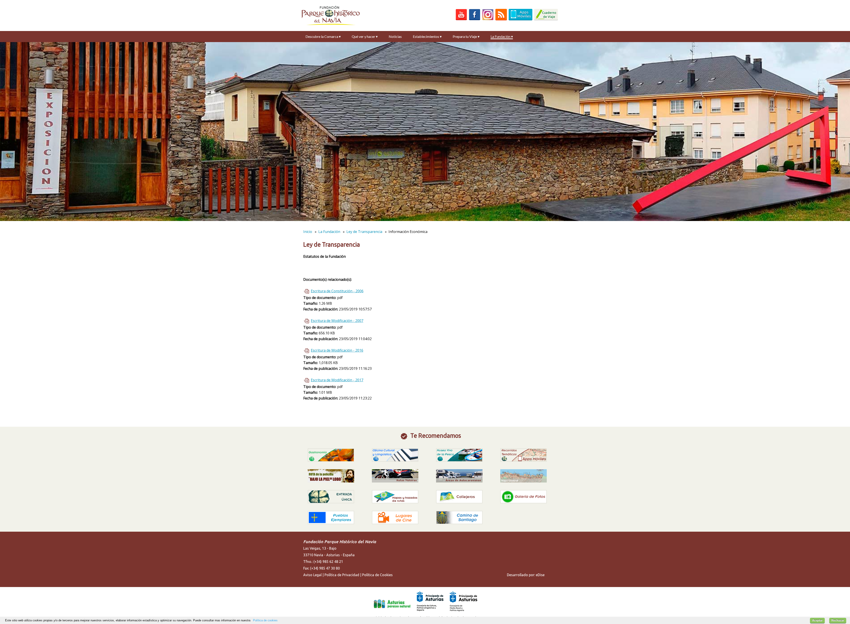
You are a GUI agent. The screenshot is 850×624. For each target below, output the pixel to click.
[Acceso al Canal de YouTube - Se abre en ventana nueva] (461, 19)
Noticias (395, 36)
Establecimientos (427, 36)
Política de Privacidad (342, 575)
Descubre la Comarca (323, 36)
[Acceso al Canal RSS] (501, 19)
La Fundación (502, 36)
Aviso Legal (312, 575)
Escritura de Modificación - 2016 (337, 350)
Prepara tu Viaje (466, 36)
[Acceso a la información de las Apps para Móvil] (520, 19)
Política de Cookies (377, 575)
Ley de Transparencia (364, 231)
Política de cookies (265, 620)
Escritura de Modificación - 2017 (337, 380)
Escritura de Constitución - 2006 (337, 291)
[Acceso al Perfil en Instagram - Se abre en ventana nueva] (488, 19)
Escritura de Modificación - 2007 (337, 320)
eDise (540, 575)
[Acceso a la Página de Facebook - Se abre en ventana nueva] (474, 19)
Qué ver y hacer (365, 36)
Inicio (307, 231)
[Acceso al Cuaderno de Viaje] (546, 19)
